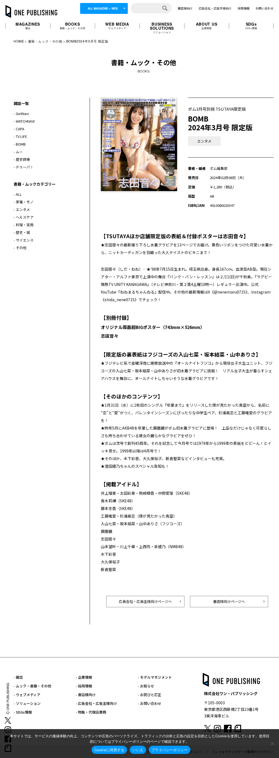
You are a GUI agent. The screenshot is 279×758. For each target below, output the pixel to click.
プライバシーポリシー (169, 750)
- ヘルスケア (24, 217)
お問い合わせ (265, 8)
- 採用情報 (84, 685)
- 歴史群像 (22, 159)
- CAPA (19, 128)
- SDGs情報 (23, 712)
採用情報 (244, 8)
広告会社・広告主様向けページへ (145, 601)
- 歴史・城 (22, 232)
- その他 (20, 247)
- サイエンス (24, 240)
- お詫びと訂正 (149, 694)
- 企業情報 (84, 677)
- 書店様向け (86, 694)
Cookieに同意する (109, 750)
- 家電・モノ (24, 201)
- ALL (18, 194)
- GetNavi (21, 113)
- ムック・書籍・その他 (32, 685)
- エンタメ (22, 209)
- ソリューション (27, 703)
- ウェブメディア (27, 694)
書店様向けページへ (229, 601)
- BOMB (20, 144)
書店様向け (185, 8)
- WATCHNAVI (24, 121)
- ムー (18, 151)
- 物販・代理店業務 (91, 712)
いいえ (137, 750)
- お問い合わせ (149, 703)
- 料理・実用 (24, 224)
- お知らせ (146, 685)
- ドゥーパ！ (24, 167)
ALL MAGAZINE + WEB (103, 8)
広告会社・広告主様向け (215, 8)
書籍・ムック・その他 (45, 41)
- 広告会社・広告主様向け (96, 703)
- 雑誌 (18, 677)
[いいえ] (272, 743)
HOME (19, 41)
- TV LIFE (20, 136)
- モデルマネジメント (155, 677)
